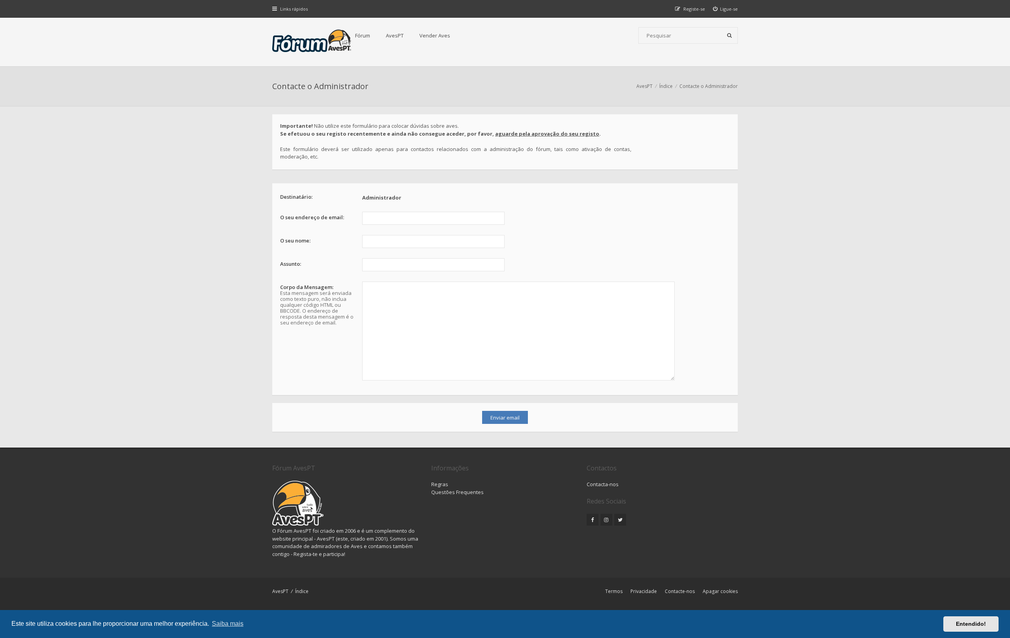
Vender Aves (434, 35)
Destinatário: (296, 196)
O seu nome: (295, 240)
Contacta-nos (603, 484)
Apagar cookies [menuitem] (720, 591)
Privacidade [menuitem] (643, 591)
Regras (439, 484)
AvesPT (395, 35)
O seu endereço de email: (312, 217)
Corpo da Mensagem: (306, 287)
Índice (302, 591)
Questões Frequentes (457, 492)
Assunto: (290, 263)
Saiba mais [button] (227, 623)
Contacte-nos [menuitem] (680, 591)
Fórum (362, 35)
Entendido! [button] (971, 624)
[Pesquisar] (729, 35)
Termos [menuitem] (614, 591)
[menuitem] (725, 9)
